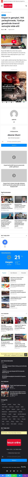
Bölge (19, 404)
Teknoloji (23, 419)
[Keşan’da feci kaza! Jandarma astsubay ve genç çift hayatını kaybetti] (5, 305)
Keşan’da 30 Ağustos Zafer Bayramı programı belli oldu (20, 327)
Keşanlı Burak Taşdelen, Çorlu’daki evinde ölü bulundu (20, 206)
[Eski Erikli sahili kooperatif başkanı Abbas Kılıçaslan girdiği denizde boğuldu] (7, 215)
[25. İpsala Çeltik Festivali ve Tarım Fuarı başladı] (7, 337)
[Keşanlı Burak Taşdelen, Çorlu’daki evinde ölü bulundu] (21, 199)
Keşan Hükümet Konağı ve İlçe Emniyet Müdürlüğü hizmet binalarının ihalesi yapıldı (21, 223)
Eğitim (22, 406)
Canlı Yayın (11, 406)
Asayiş (14, 404)
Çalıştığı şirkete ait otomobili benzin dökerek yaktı (18, 297)
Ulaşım (17, 421)
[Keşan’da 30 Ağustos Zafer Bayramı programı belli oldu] (21, 320)
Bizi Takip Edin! (5, 428)
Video (22, 421)
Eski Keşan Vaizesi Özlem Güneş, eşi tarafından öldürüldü (16, 279)
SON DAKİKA (4, 419)
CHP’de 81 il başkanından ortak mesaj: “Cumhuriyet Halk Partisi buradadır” (21, 344)
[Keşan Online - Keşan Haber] (8, 6)
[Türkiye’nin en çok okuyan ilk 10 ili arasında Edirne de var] (5, 286)
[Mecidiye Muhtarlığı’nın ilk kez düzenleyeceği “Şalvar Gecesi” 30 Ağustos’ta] (7, 320)
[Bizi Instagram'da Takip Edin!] (26, 354)
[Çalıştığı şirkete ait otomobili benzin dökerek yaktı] (5, 299)
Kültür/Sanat (4, 411)
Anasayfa (4, 12)
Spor (10, 419)
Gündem (8, 409)
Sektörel (3, 416)
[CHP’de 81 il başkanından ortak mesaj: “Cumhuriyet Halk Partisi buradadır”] (21, 337)
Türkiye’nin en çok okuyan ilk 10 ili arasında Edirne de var (17, 285)
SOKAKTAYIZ (15, 416)
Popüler (4, 273)
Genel (3, 409)
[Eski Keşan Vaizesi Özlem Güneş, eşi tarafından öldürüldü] (5, 279)
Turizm (7, 421)
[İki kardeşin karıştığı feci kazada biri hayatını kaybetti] (5, 292)
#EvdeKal (4, 404)
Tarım (19, 419)
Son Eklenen (14, 273)
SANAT (9, 414)
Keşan (18, 409)
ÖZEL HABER (13, 423)
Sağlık (14, 414)
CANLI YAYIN (4, 406)
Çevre (8, 423)
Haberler (9, 12)
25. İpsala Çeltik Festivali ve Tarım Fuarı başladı (14, 1)
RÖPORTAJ (4, 414)
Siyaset (8, 416)
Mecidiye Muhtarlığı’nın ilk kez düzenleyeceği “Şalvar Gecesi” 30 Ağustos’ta (7, 327)
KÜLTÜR (23, 409)
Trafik (3, 421)
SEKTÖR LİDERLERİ (22, 414)
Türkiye (12, 421)
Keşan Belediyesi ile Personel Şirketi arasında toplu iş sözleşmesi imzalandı (6, 206)
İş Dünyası (20, 423)
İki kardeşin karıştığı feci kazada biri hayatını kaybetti (18, 291)
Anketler (9, 404)
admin (4, 29)
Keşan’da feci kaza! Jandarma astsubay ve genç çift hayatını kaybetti (18, 305)
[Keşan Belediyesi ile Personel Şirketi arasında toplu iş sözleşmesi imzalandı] (7, 199)
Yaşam (3, 423)
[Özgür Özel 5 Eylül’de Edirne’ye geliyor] (5, 387)
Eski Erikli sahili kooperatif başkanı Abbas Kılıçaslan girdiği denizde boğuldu (6, 223)
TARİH (14, 419)
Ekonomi (17, 406)
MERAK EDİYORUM (13, 411)
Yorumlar (23, 273)
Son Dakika (22, 416)
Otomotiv (20, 411)
